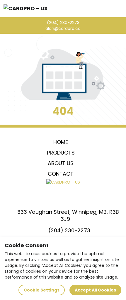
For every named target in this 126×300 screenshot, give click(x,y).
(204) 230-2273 (63, 23)
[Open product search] (107, 8)
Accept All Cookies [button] (95, 290)
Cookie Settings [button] (41, 290)
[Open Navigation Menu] (119, 8)
